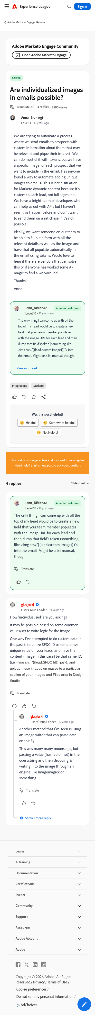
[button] (25, 107)
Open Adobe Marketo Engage (44, 55)
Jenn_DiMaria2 (36, 308)
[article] (47, 543)
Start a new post (42, 465)
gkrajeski (27, 604)
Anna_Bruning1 (32, 117)
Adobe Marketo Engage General (26, 22)
